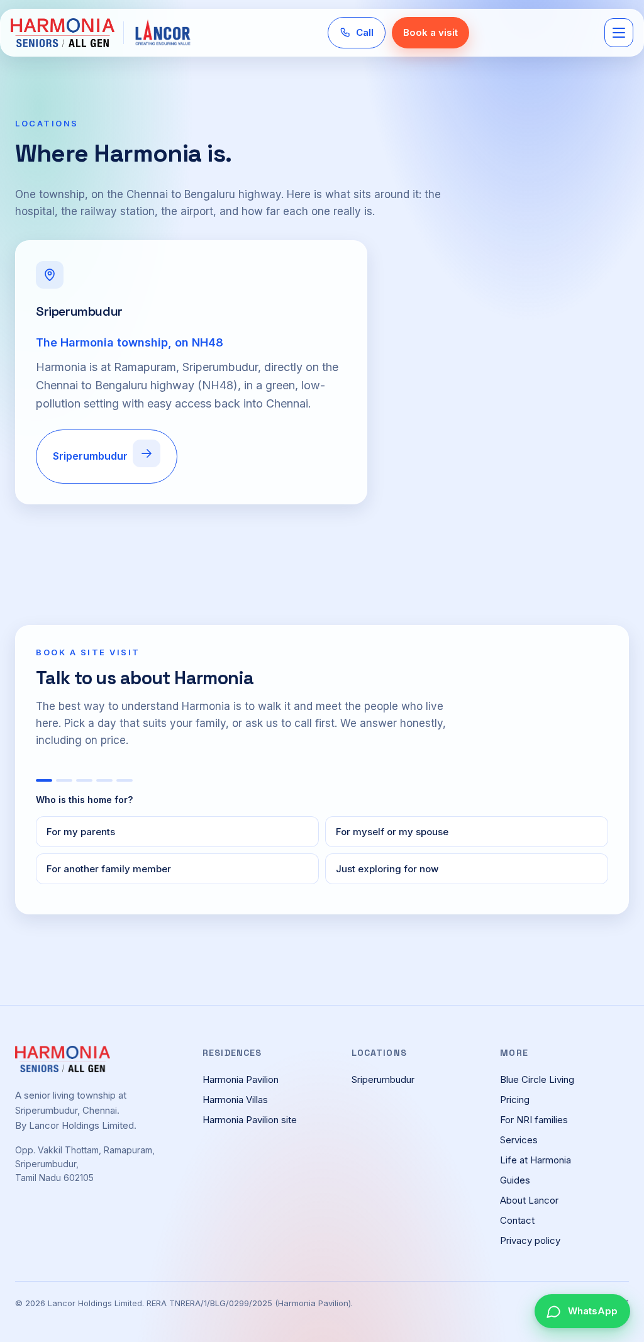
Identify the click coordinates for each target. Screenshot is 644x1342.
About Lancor (529, 1200)
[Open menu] (618, 32)
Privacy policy (530, 1240)
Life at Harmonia (535, 1160)
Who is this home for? (84, 799)
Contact (517, 1220)
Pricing (515, 1100)
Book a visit (430, 32)
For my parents (81, 832)
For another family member (109, 869)
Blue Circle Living (537, 1079)
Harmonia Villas (235, 1100)
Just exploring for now (387, 869)
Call (365, 32)
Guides (515, 1180)
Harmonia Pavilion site (250, 1120)
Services (519, 1140)
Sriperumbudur (90, 456)
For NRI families (534, 1120)
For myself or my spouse (392, 832)
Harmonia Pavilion (241, 1079)
